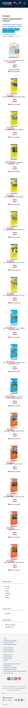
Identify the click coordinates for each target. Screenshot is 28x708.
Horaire (5, 660)
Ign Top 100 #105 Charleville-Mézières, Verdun (14, 163)
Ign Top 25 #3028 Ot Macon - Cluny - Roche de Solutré (14, 397)
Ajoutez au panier (14, 71)
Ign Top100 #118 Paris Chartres (14, 130)
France (7, 589)
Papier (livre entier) (14, 69)
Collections (6, 609)
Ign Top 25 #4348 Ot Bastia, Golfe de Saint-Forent (14, 363)
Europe (7, 586)
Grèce (7, 591)
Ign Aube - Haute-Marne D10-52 (14, 431)
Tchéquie (8, 593)
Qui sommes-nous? (9, 642)
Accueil (5, 639)
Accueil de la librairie (8, 24)
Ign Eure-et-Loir (14, 529)
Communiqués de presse (10, 644)
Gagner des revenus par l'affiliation (12, 664)
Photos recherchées (8, 649)
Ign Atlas (7, 613)
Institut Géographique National (12, 26)
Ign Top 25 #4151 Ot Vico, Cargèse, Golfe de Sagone (14, 328)
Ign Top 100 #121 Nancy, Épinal (14, 197)
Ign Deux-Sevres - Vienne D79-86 (14, 497)
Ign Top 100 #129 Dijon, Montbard (14, 230)
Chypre (7, 597)
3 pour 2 (10, 29)
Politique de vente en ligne (10, 669)
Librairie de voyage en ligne (10, 640)
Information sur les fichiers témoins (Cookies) (15, 671)
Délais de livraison (8, 655)
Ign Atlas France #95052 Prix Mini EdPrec (14, 61)
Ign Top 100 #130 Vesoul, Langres (14, 262)
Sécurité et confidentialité (10, 667)
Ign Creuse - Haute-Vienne (14, 464)
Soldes (5, 29)
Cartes (13, 34)
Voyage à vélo (9, 627)
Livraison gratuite (8, 656)
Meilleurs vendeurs (9, 31)
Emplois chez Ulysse (8, 651)
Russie (7, 595)
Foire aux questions (8, 673)
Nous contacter (7, 658)
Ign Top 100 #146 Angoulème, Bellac (14, 97)
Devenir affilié (7, 665)
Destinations (6, 582)
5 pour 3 (16, 29)
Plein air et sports (10, 625)
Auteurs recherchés (8, 647)
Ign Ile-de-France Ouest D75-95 (14, 562)
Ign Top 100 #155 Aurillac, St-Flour (14, 295)
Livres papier (6, 34)
